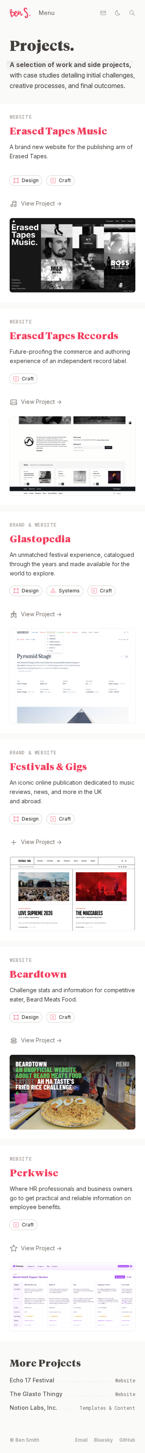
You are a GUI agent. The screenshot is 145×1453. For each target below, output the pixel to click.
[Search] (132, 12)
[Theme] (117, 12)
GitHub (127, 1440)
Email (81, 1440)
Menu (47, 12)
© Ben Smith (24, 1440)
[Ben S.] (19, 13)
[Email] (103, 12)
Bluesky (103, 1440)
